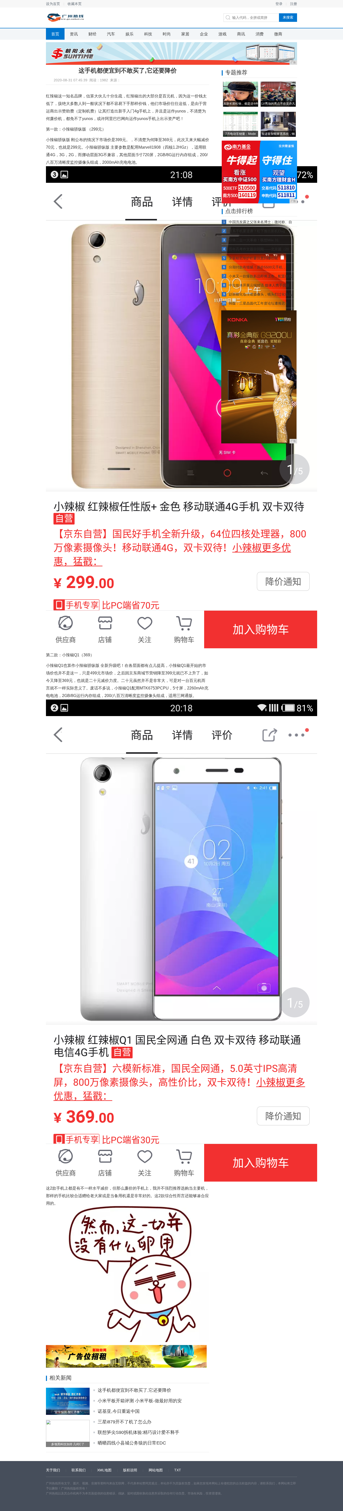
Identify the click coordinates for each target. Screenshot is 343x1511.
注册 (293, 4)
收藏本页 (75, 4)
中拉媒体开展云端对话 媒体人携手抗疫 (259, 285)
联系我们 (79, 1470)
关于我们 (53, 1470)
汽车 (111, 34)
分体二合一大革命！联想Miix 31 (254, 240)
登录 (278, 4)
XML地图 (104, 1470)
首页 (55, 34)
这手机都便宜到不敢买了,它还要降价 (134, 1390)
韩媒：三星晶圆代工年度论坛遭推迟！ (259, 303)
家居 (185, 34)
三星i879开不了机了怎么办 (124, 1421)
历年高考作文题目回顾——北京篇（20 (259, 249)
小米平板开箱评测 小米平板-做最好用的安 (140, 1400)
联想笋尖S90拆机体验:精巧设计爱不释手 (138, 1432)
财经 (92, 34)
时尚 (167, 34)
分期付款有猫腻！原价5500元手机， (257, 267)
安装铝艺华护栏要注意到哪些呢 (253, 258)
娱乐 (130, 34)
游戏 (222, 34)
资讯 (74, 34)
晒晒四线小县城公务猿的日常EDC (132, 1442)
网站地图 (156, 1470)
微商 (278, 34)
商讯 (241, 34)
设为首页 (53, 4)
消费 (260, 34)
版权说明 (130, 1470)
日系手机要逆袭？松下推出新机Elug (257, 231)
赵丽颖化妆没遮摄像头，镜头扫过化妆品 (260, 294)
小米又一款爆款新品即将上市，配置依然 (260, 276)
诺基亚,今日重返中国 (119, 1411)
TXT (177, 1470)
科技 (148, 34)
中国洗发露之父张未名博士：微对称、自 (260, 222)
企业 (204, 34)
